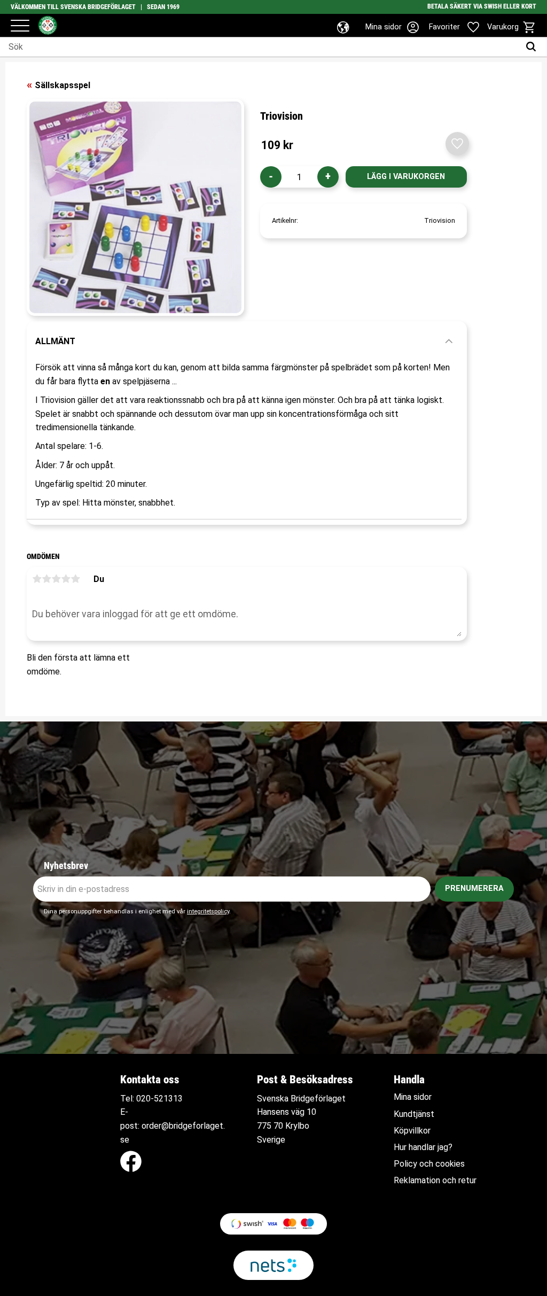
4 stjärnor (66, 579)
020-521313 (159, 1098)
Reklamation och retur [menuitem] (435, 1180)
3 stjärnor (56, 579)
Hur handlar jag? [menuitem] (423, 1147)
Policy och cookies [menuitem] (429, 1164)
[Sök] (533, 47)
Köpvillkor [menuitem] (412, 1131)
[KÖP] (406, 177)
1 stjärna (37, 579)
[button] (20, 26)
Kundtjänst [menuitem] (414, 1114)
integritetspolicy (208, 911)
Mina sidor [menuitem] (413, 1097)
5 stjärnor (75, 579)
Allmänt (55, 341)
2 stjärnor (46, 579)
